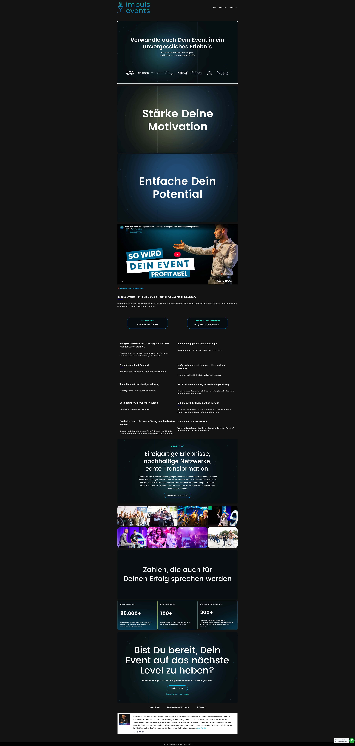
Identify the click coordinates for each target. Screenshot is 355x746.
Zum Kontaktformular (228, 7)
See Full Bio (201, 728)
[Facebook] (134, 732)
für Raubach (201, 707)
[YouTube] (140, 732)
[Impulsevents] (133, 7)
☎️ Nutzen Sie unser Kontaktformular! (130, 288)
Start (215, 7)
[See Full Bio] (207, 728)
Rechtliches (186, 744)
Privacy (190, 744)
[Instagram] (137, 732)
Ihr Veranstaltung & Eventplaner (178, 707)
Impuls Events (155, 707)
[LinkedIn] (143, 732)
